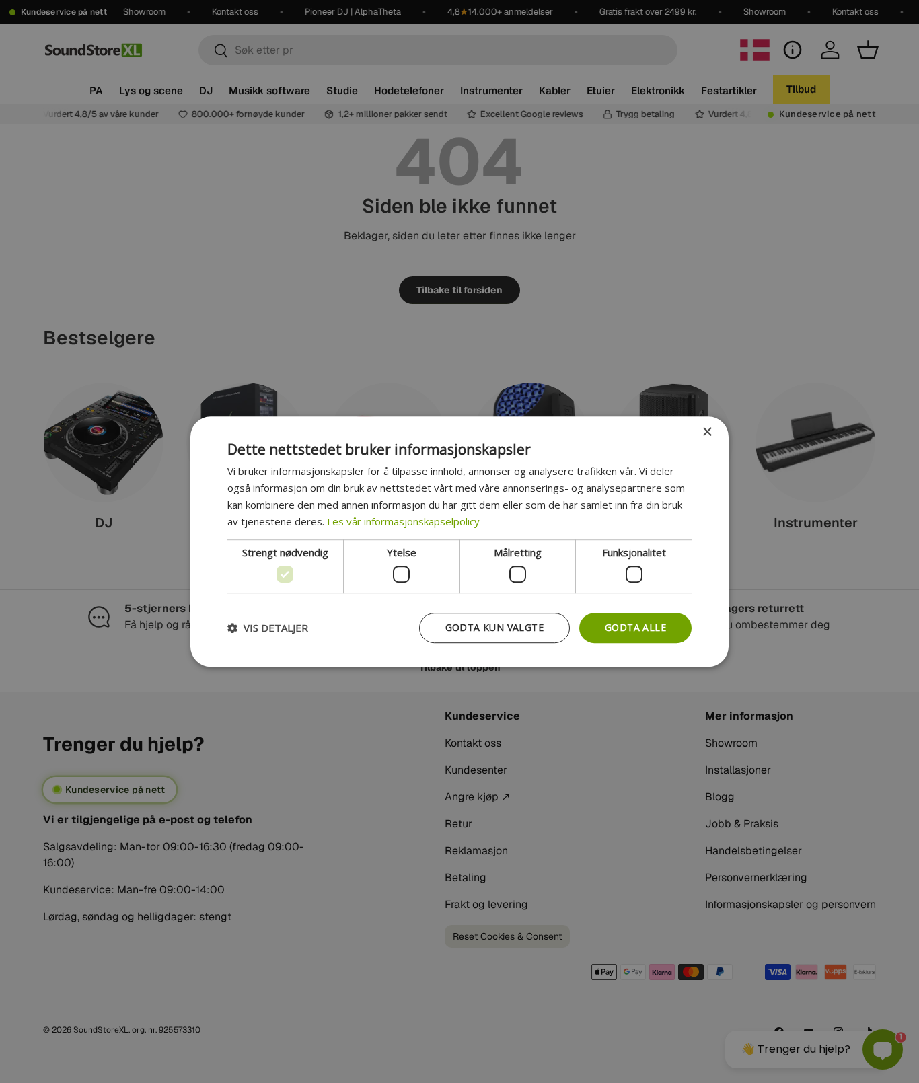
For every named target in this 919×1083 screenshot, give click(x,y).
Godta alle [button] (635, 627)
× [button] (707, 432)
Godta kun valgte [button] (494, 627)
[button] (267, 627)
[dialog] (459, 541)
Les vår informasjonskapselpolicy (403, 521)
